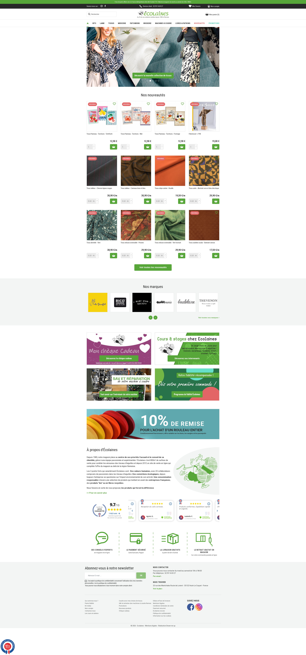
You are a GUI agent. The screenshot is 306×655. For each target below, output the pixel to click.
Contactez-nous (90, 610)
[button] (96, 56)
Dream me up (170, 625)
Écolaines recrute (159, 610)
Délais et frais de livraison (161, 600)
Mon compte (89, 608)
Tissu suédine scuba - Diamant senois (202, 242)
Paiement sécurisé (159, 608)
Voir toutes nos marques (208, 317)
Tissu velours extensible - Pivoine (132, 242)
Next (155, 317)
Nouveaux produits (125, 608)
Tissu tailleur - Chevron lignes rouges (99, 188)
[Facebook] (105, 6)
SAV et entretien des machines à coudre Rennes (135, 603)
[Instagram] (102, 6)
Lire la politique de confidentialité (105, 583)
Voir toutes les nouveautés (153, 267)
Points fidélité (89, 603)
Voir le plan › (158, 588)
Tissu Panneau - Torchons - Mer (131, 134)
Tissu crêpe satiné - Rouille (164, 188)
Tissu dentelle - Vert (93, 242)
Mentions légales (158, 603)
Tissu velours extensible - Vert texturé (168, 242)
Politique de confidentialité (162, 613)
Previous (151, 317)
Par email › (157, 576)
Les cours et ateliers (91, 613)
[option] (153, 56)
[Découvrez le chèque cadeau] (119, 348)
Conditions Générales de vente (163, 605)
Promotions (123, 605)
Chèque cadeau (124, 610)
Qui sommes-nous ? (91, 600)
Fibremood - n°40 (195, 134)
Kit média (88, 605)
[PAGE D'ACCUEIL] (88, 23)
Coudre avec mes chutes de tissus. (131, 600)
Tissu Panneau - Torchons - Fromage (167, 134)
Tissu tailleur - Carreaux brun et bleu (133, 188)
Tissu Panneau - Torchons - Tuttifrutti (99, 134)
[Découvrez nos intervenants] (187, 348)
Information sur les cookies (162, 615)
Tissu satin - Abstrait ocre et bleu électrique (204, 188)
